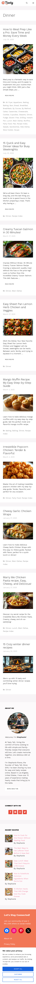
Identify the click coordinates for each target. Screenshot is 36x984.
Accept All (18, 969)
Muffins (27, 121)
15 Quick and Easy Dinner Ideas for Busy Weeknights (16, 146)
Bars (11, 105)
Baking (26, 102)
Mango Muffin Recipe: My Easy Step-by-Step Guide (17, 383)
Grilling (23, 118)
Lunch (9, 121)
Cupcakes (14, 115)
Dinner (29, 115)
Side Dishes (25, 127)
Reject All (18, 979)
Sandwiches (14, 127)
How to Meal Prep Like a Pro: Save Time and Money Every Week (17, 32)
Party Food (7, 124)
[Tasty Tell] (7, 3)
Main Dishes (18, 121)
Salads (5, 127)
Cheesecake (23, 112)
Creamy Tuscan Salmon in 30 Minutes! (18, 231)
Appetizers (17, 102)
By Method (26, 108)
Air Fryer (9, 102)
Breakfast (24, 105)
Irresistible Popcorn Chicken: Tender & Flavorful (15, 450)
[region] (18, 965)
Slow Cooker (8, 130)
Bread (16, 105)
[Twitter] (25, 812)
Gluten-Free (14, 118)
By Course (17, 108)
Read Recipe (9, 95)
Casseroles (13, 112)
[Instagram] (20, 812)
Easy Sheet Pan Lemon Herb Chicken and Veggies (17, 307)
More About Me (12, 789)
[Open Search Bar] (27, 3)
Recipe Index (22, 124)
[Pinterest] (15, 812)
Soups (16, 130)
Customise (18, 974)
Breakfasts (7, 108)
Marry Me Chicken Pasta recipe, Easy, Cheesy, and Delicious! (17, 580)
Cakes (5, 112)
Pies (14, 124)
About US (8, 938)
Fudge (5, 118)
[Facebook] (10, 812)
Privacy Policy (9, 944)
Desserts (22, 115)
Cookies (6, 115)
